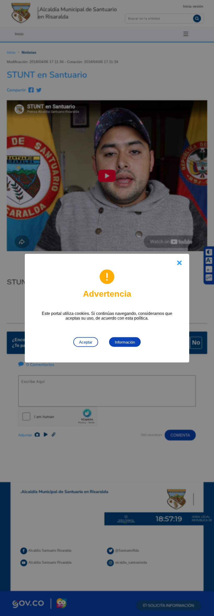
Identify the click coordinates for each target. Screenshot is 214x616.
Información (125, 342)
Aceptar (85, 342)
